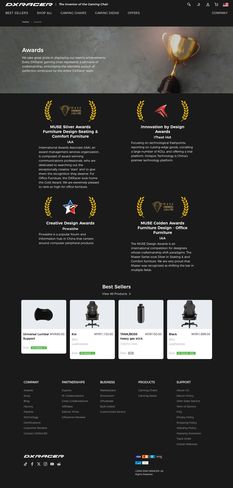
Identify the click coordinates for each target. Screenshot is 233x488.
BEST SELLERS (16, 13)
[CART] (216, 4)
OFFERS (134, 13)
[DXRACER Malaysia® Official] (29, 4)
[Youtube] (53, 464)
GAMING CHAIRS (73, 13)
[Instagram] (47, 464)
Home (25, 22)
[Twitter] (40, 464)
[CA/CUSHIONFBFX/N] (43, 314)
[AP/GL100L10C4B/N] (141, 314)
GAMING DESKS (107, 13)
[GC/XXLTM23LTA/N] (189, 314)
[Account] (208, 4)
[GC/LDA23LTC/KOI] (92, 314)
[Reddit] (60, 464)
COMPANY (220, 13)
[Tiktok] (27, 464)
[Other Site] (225, 4)
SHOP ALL (44, 13)
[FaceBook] (33, 464)
